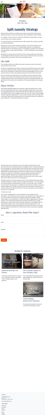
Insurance (3, 409)
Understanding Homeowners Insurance (31, 300)
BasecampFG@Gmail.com (7, 401)
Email (2, 222)
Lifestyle (3, 414)
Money (3, 412)
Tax (2, 411)
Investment (4, 407)
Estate (3, 408)
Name (2, 215)
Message (3, 229)
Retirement (4, 405)
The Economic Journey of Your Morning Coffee (31, 271)
